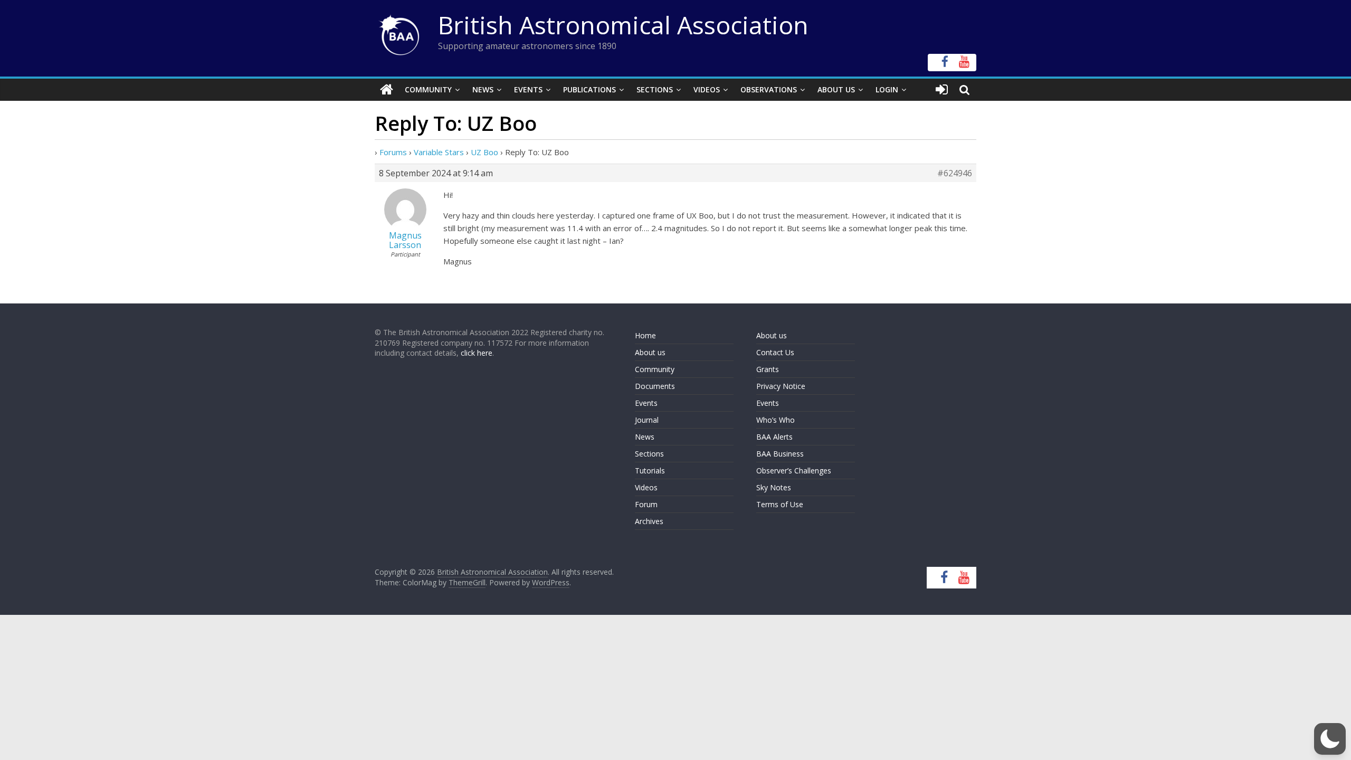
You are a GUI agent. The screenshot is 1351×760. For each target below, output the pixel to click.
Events (528, 89)
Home (645, 335)
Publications (589, 89)
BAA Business (780, 454)
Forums (393, 152)
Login (887, 89)
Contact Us (775, 352)
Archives (649, 521)
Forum (646, 504)
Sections (654, 89)
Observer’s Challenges (793, 471)
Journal (647, 420)
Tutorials (650, 471)
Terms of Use (779, 504)
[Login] (941, 90)
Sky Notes (773, 487)
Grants (767, 369)
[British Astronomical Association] (386, 90)
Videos (706, 89)
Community (428, 89)
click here (476, 353)
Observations (768, 89)
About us (650, 352)
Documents (655, 386)
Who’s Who (775, 420)
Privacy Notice (780, 386)
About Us (836, 89)
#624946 (954, 173)
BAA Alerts (774, 437)
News (482, 89)
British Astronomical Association (623, 24)
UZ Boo (484, 152)
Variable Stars (439, 152)
